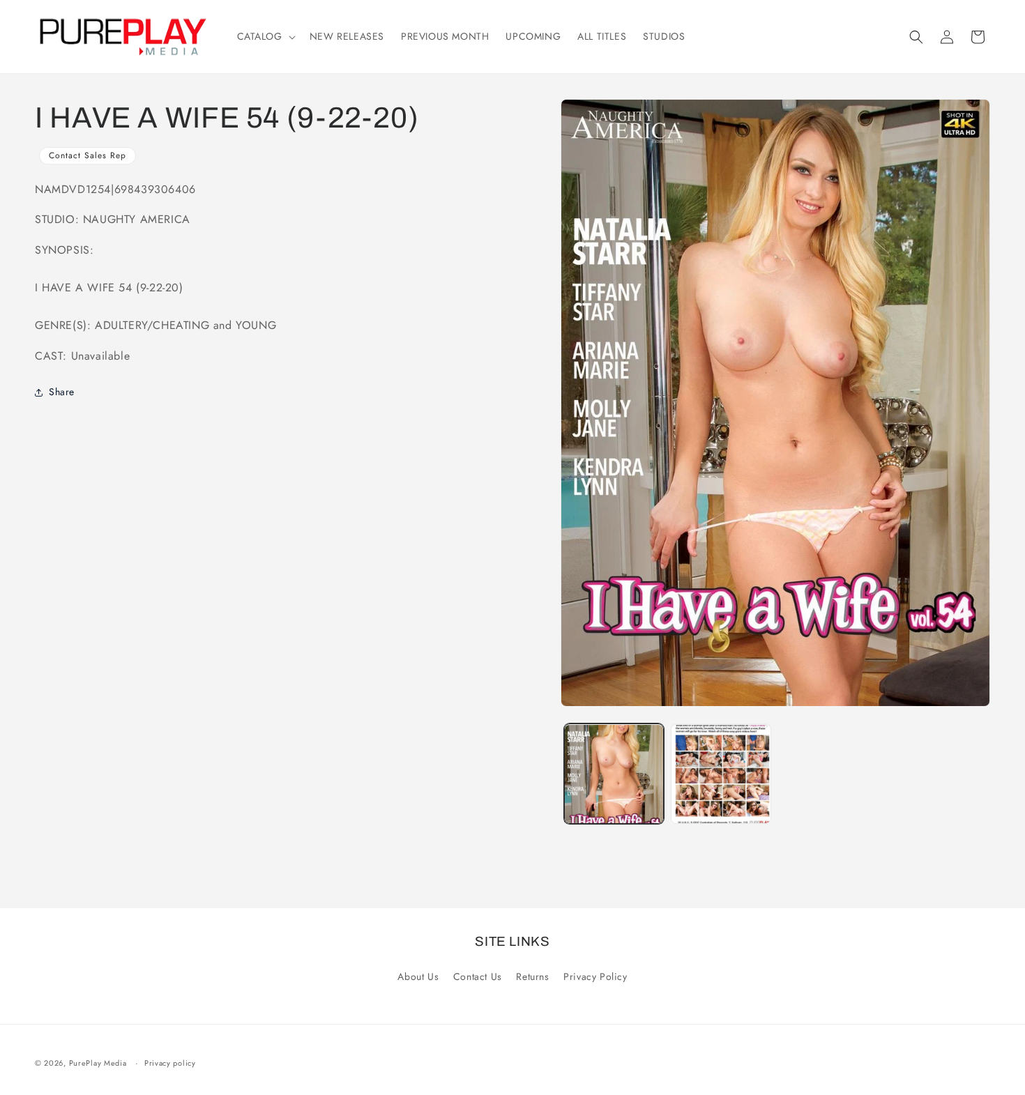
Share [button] (62, 392)
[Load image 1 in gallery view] (614, 774)
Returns (532, 976)
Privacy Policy (595, 976)
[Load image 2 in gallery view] (721, 774)
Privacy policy (170, 1063)
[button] (265, 36)
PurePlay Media (98, 1063)
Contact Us (477, 976)
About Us (418, 976)
